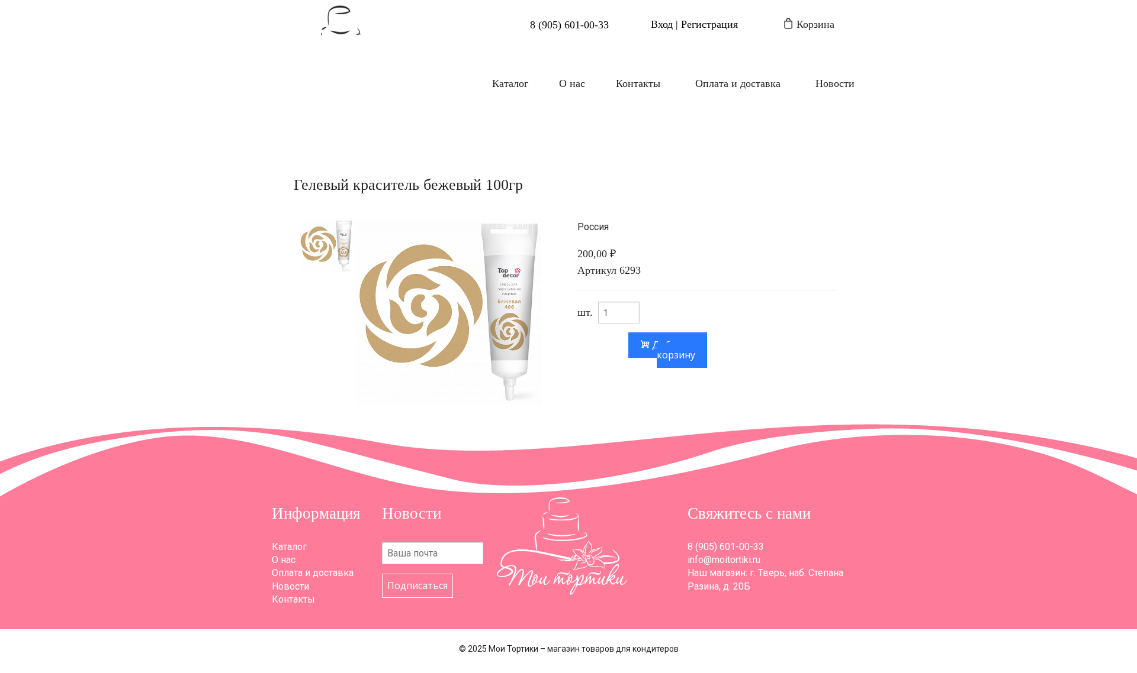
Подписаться (417, 585)
